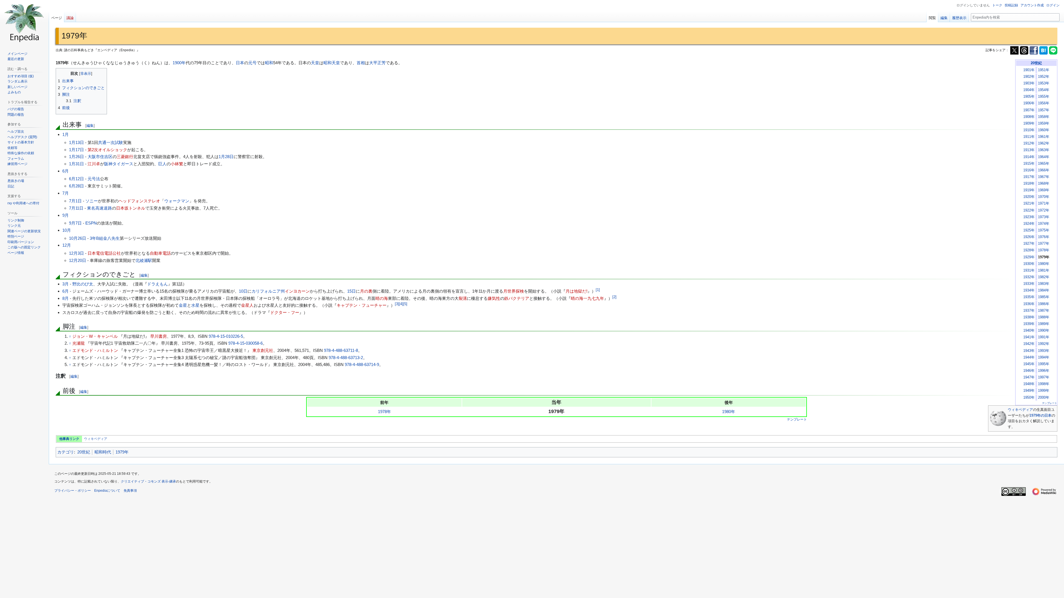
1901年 (1029, 70)
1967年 (1043, 177)
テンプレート (1049, 403)
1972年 (1043, 210)
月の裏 (366, 291)
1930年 (1029, 264)
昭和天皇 (331, 62)
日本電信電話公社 (104, 253)
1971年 (1043, 203)
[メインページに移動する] (24, 22)
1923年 (1029, 217)
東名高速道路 (99, 208)
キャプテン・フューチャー (362, 305)
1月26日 (76, 156)
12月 (66, 245)
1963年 (1043, 150)
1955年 (1043, 97)
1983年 (1043, 284)
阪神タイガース (118, 163)
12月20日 (77, 260)
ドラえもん (157, 284)
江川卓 (94, 163)
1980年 (1043, 264)
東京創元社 (262, 350)
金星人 (247, 305)
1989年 (1043, 324)
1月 (65, 134)
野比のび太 (82, 284)
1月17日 (76, 149)
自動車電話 (160, 253)
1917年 (1029, 177)
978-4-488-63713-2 (346, 357)
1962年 (1043, 143)
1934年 (1029, 290)
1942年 (1029, 344)
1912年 (1029, 143)
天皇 (315, 62)
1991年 (1043, 337)
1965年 (1043, 164)
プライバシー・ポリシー (72, 491)
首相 (361, 62)
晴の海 (381, 298)
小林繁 (177, 163)
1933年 (1029, 284)
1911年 (1029, 137)
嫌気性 (494, 298)
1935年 (1029, 297)
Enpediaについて (107, 491)
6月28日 (76, 186)
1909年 (1029, 123)
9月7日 (75, 223)
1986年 (1043, 304)
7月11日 (76, 208)
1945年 (1029, 364)
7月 (65, 193)
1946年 (1029, 371)
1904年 (1029, 90)
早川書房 (158, 336)
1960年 (1043, 130)
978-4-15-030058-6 (245, 343)
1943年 (1029, 351)
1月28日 (226, 156)
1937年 (1029, 311)
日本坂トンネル (130, 208)
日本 (240, 62)
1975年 (1043, 230)
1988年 (1043, 317)
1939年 (1029, 324)
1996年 (1043, 371)
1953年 (1043, 83)
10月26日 (77, 238)
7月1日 (75, 201)
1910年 (1029, 130)
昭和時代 (102, 452)
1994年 (1043, 357)
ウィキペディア (1020, 410)
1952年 (1043, 77)
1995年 (1043, 364)
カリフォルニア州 (268, 291)
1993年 (1043, 351)
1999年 (1043, 391)
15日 (351, 291)
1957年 (1043, 110)
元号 (252, 62)
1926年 (1029, 237)
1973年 (1043, 217)
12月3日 (76, 253)
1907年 (1029, 110)
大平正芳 (377, 62)
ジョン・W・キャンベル (95, 336)
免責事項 (130, 491)
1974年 (1043, 224)
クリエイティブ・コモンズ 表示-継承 (148, 481)
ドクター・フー (284, 312)
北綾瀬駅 (143, 260)
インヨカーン (297, 291)
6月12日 (76, 178)
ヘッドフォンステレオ (139, 201)
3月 (65, 284)
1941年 (1029, 337)
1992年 (1043, 344)
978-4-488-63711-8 (341, 350)
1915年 (1029, 164)
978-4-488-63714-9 (362, 364)
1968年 (1043, 183)
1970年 (1043, 197)
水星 (195, 305)
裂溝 (463, 298)
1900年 (179, 62)
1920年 (1029, 197)
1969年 (1043, 190)
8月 (65, 298)
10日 (243, 291)
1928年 (1029, 250)
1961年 (1043, 137)
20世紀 (1036, 63)
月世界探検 (513, 291)
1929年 (1029, 257)
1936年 (1029, 304)
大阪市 (94, 156)
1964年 (1043, 157)
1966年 (1043, 170)
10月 (66, 230)
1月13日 (76, 142)
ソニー (91, 201)
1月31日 (76, 163)
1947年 (1029, 377)
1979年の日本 (1040, 415)
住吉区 (106, 156)
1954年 (1043, 90)
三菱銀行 (125, 156)
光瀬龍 (78, 343)
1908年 (1029, 117)
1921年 (1029, 203)
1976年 (1043, 237)
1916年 (1029, 170)
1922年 (1029, 210)
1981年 (1043, 270)
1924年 (1029, 224)
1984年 (1043, 290)
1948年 (1029, 384)
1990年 (1043, 330)
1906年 (1029, 103)
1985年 (1043, 297)
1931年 (1029, 270)
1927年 (1029, 244)
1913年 (1029, 150)
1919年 (1029, 190)
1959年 (1043, 123)
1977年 (1043, 244)
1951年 (1043, 70)
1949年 (1029, 391)
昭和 (269, 62)
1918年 (1029, 183)
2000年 (1043, 397)
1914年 (1029, 157)
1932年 (1029, 277)
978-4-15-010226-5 (226, 336)
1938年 (1029, 317)
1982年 (1043, 277)
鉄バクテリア (516, 298)
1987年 (1043, 311)
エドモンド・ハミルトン (95, 350)
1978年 (1043, 250)
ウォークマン (176, 201)
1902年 (1029, 77)
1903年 (1029, 83)
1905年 (1029, 97)
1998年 (1043, 384)
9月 (65, 215)
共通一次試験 (110, 142)
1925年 (1029, 230)
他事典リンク (69, 439)
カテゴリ (65, 452)
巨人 (162, 163)
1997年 (1043, 377)
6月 (65, 171)
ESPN (91, 223)
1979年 (122, 452)
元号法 (94, 178)
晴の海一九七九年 (587, 298)
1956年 (1043, 103)
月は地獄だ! (576, 291)
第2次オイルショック (107, 149)
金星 (183, 305)
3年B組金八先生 (105, 238)
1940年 (1029, 330)
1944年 (1029, 357)
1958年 (1043, 117)
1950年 (1029, 397)
